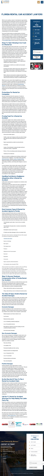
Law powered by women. (10, 441)
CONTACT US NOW (36, 57)
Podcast (4, 460)
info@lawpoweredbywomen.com (9, 451)
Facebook (4, 453)
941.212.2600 (5, 449)
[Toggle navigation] (42, 2)
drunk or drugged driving (19, 159)
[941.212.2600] (38, 2)
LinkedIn (4, 456)
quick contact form (12, 415)
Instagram (4, 458)
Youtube (4, 454)
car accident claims (7, 40)
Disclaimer (31, 473)
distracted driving (5, 159)
